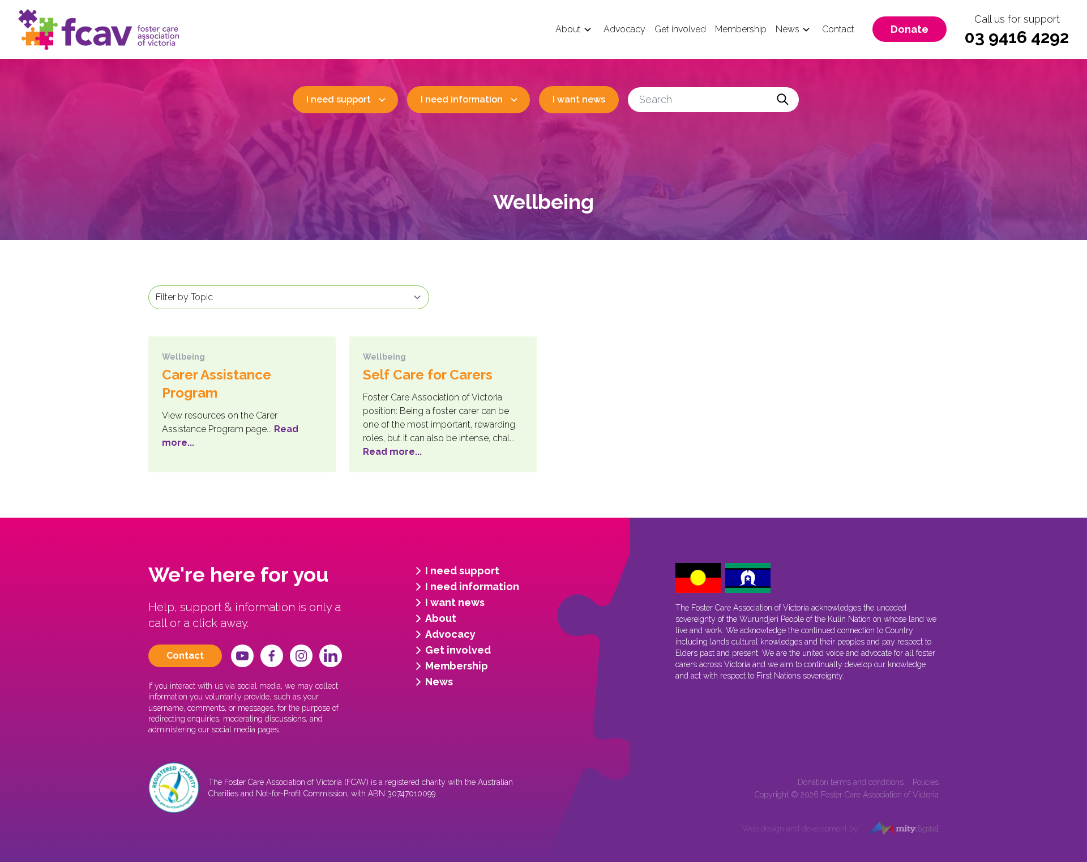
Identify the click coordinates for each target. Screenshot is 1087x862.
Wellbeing (183, 356)
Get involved (680, 29)
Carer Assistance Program (216, 383)
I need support (338, 99)
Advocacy (624, 29)
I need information (462, 99)
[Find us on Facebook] (271, 656)
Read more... (392, 451)
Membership (741, 29)
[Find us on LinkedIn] (330, 656)
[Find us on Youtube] (242, 656)
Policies (926, 782)
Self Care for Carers (428, 374)
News (787, 29)
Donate (909, 29)
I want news (579, 99)
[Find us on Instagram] (301, 656)
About (568, 29)
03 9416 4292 (1017, 37)
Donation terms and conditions (851, 782)
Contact (838, 29)
